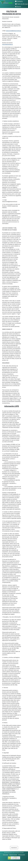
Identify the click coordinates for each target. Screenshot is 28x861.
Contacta (20, 1)
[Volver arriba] (25, 858)
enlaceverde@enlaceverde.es (13, 30)
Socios (19, 6)
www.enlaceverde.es (7, 44)
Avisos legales (5, 854)
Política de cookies (21, 854)
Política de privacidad (13, 854)
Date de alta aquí (22, 4)
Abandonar (14, 847)
